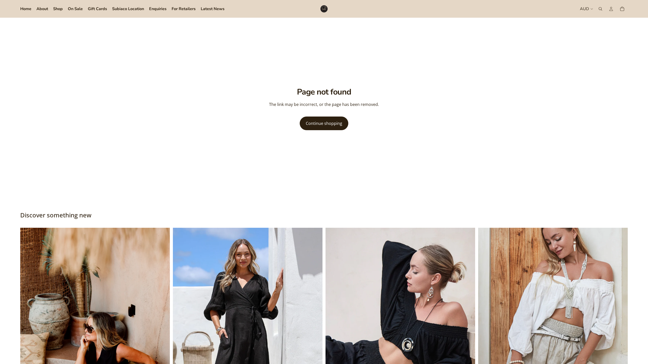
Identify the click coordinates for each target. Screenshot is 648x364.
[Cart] (622, 8)
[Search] (600, 8)
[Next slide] (162, 339)
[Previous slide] (27, 339)
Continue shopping (324, 123)
